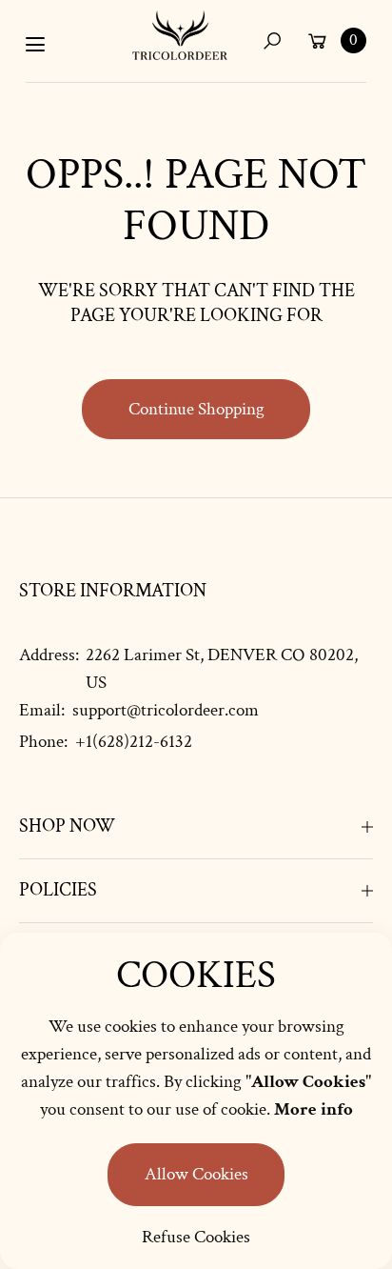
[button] (272, 40)
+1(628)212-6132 (133, 742)
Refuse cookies (196, 1237)
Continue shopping (196, 409)
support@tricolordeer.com (164, 710)
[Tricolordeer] (179, 35)
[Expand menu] (35, 44)
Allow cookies (196, 1174)
